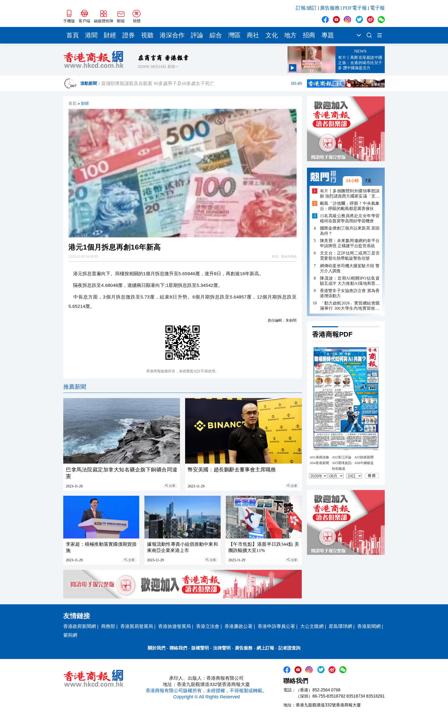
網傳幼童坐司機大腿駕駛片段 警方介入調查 (350, 268)
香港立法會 (207, 626)
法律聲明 (222, 648)
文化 (271, 35)
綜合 (215, 35)
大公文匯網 (312, 626)
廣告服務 (330, 8)
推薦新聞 (74, 387)
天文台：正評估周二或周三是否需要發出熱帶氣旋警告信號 (350, 255)
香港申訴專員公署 (276, 626)
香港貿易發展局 (136, 626)
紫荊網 (70, 635)
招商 (309, 35)
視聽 (147, 35)
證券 (128, 35)
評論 (197, 35)
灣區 (234, 35)
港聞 (91, 35)
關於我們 (156, 648)
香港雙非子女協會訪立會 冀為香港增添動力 (350, 293)
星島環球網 (340, 626)
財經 (110, 35)
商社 (253, 35)
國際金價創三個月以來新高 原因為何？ (350, 231)
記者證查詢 (289, 648)
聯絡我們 (178, 648)
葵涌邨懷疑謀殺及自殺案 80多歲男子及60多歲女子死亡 (201, 84)
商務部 (108, 626)
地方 (290, 35)
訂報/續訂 (306, 8)
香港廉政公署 (239, 626)
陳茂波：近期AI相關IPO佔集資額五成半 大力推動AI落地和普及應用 (350, 281)
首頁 (72, 35)
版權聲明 (200, 648)
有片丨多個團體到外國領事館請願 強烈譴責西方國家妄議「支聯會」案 (350, 193)
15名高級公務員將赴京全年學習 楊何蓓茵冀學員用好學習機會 (350, 218)
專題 (327, 35)
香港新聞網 (369, 626)
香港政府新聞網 (79, 626)
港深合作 (172, 35)
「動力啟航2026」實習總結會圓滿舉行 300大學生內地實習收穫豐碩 (350, 306)
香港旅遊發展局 (174, 626)
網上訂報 (265, 648)
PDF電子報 (355, 8)
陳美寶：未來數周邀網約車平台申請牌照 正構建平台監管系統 (350, 243)
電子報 (377, 8)
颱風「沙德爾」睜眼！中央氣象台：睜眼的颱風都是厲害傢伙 (350, 206)
